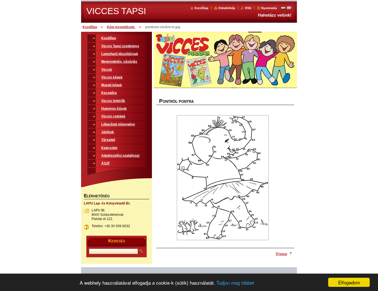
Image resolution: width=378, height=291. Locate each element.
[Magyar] (283, 8)
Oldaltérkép (226, 8)
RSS (248, 8)
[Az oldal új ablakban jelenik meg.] (222, 178)
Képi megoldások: (121, 27)
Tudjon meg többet (235, 282)
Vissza (281, 254)
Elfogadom (349, 282)
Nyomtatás (269, 8)
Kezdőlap (201, 8)
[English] (289, 8)
